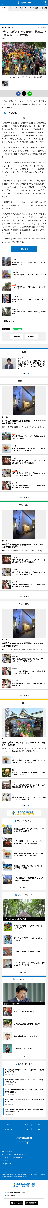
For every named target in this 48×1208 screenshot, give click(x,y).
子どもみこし (11, 113)
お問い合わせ (7, 1161)
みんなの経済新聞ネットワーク (24, 1185)
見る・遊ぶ (19, 8)
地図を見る (24, 249)
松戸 (4, 38)
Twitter (27, 1143)
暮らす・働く (34, 8)
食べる (12, 8)
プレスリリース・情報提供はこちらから (15, 1154)
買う (26, 8)
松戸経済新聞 (24, 2)
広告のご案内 (7, 1164)
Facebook (21, 1143)
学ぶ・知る (43, 8)
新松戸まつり (8, 321)
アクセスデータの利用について (12, 1158)
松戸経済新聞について (10, 1151)
